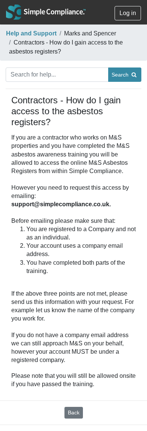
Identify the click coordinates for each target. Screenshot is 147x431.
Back (74, 413)
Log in (127, 13)
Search (122, 75)
